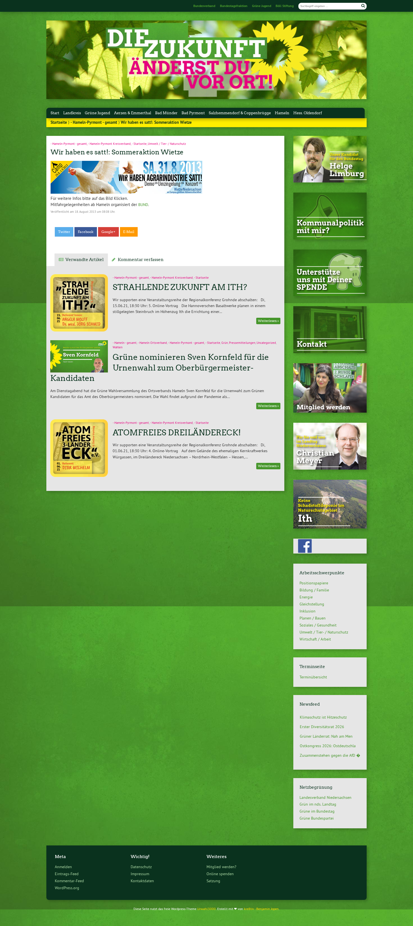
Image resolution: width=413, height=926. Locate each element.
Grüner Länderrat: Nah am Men (326, 726)
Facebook (86, 232)
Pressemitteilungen (242, 343)
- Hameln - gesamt (125, 343)
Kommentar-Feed (69, 880)
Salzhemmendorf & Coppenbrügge (240, 113)
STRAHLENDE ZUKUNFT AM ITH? (180, 287)
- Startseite (139, 144)
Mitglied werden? (221, 866)
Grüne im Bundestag (317, 811)
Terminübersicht (313, 677)
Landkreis (72, 113)
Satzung (213, 880)
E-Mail (128, 232)
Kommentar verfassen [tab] (141, 259)
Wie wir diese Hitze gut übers (325, 755)
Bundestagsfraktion (234, 6)
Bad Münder (166, 113)
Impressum (140, 873)
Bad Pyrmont (193, 113)
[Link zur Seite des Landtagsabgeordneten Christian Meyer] (330, 468)
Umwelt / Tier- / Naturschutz (167, 144)
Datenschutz (141, 866)
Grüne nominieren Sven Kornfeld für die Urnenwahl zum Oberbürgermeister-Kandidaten (159, 367)
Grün (224, 343)
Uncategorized (266, 343)
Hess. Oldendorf (307, 113)
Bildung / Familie (314, 590)
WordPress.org (67, 887)
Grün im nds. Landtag (317, 804)
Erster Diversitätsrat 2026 (322, 717)
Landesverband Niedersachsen (325, 797)
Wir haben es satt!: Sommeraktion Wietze (117, 152)
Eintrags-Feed (67, 873)
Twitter (64, 232)
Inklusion (307, 611)
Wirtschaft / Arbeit (315, 639)
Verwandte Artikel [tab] (84, 259)
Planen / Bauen (312, 618)
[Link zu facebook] (330, 552)
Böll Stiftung (285, 6)
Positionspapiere (313, 583)
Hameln (282, 113)
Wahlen (117, 347)
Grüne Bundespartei (316, 818)
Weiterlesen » (268, 321)
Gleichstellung (311, 604)
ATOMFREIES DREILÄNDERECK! (177, 432)
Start (55, 113)
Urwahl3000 (206, 909)
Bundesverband (204, 6)
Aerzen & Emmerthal (132, 113)
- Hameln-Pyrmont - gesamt (94, 122)
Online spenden (220, 873)
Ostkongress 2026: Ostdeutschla (328, 736)
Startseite (59, 122)
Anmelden (63, 866)
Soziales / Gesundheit (318, 625)
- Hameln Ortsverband (152, 343)
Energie (306, 597)
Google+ (108, 232)
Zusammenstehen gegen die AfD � (330, 745)
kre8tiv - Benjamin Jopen (261, 909)
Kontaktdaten (142, 880)
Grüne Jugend (261, 6)
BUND (143, 204)
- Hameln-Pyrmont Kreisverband (109, 144)
